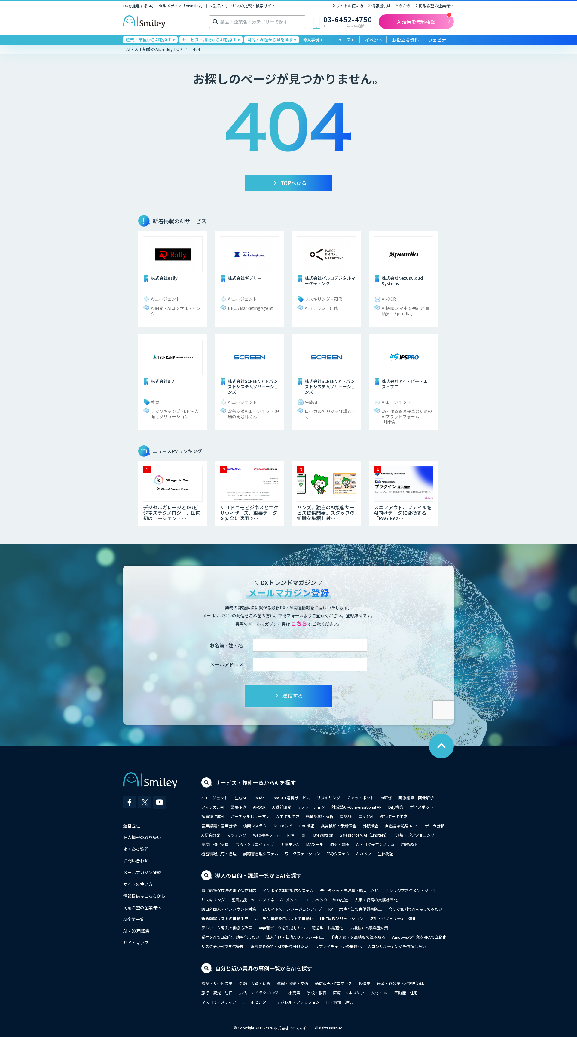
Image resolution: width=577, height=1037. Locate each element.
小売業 (294, 993)
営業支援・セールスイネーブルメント (264, 900)
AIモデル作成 (287, 816)
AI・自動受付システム (375, 844)
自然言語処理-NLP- (401, 825)
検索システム (255, 825)
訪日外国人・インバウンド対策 (228, 909)
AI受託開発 (281, 807)
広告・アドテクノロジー (260, 993)
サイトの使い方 (349, 5)
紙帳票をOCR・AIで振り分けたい (279, 946)
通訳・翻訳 (340, 844)
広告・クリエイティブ (254, 844)
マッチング (236, 835)
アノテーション (311, 807)
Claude (258, 798)
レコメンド (283, 825)
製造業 (364, 983)
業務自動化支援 (215, 844)
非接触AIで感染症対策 (369, 928)
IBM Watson (323, 835)
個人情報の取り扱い (142, 837)
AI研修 (386, 798)
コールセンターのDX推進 (326, 900)
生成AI (240, 798)
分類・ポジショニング (415, 835)
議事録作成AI (212, 816)
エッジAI (365, 816)
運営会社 (131, 825)
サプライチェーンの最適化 (338, 946)
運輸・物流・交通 (292, 983)
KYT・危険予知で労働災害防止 (355, 909)
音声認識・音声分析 (219, 825)
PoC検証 (306, 825)
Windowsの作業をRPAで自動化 (419, 937)
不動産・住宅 (406, 993)
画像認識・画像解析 (416, 798)
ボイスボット (421, 807)
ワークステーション (302, 853)
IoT (303, 835)
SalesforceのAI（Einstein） (364, 835)
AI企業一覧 (133, 919)
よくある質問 (135, 849)
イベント (374, 40)
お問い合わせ (135, 861)
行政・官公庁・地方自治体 (400, 983)
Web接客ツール (267, 835)
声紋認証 (409, 844)
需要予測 (238, 807)
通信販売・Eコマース (333, 983)
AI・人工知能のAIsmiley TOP (154, 49)
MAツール (314, 844)
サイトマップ (135, 943)
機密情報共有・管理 (219, 853)
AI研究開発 (210, 835)
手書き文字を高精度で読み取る (358, 937)
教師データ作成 (393, 816)
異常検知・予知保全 (338, 825)
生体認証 (385, 853)
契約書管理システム (260, 853)
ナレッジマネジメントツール (410, 890)
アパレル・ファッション (298, 1002)
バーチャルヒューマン (250, 816)
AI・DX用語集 (136, 931)
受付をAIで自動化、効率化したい (230, 937)
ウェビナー (439, 40)
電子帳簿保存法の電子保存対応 (228, 890)
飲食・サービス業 (217, 983)
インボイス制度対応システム (288, 890)
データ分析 (434, 825)
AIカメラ (363, 853)
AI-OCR (259, 807)
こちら (299, 623)
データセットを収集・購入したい (349, 890)
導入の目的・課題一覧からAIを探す (258, 875)
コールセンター (256, 1002)
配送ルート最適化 (327, 928)
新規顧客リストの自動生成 (224, 918)
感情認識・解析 (319, 816)
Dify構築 (395, 807)
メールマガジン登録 (142, 872)
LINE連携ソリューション (341, 918)
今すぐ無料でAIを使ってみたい (415, 909)
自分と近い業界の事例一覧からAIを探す (263, 968)
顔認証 (346, 816)
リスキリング (328, 798)
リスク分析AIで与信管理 (222, 946)
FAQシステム (338, 853)
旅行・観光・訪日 (217, 993)
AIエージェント (214, 798)
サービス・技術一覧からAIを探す (255, 782)
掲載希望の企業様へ (436, 5)
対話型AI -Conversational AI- (356, 807)
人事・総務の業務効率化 (376, 900)
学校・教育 (316, 993)
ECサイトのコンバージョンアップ (292, 909)
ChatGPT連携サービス (290, 798)
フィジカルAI (212, 807)
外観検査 (370, 825)
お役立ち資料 (405, 40)
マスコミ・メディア (218, 1002)
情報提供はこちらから (391, 5)
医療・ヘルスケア (348, 993)
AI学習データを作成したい (282, 928)
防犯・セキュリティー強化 (393, 918)
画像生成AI (290, 844)
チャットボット (360, 798)
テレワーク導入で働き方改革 (226, 928)
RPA (290, 835)
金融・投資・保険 (254, 983)
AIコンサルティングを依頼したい (397, 946)
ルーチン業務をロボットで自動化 (284, 918)
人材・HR (379, 993)
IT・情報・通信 (339, 1002)
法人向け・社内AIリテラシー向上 (295, 937)
